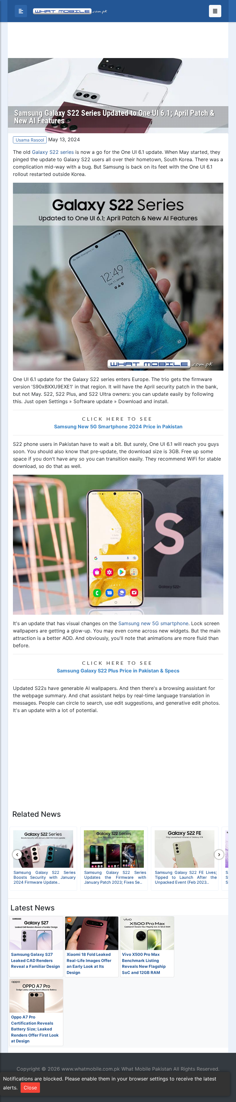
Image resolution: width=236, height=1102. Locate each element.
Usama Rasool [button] (30, 139)
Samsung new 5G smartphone (153, 623)
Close (30, 1087)
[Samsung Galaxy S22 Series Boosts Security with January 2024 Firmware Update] (43, 849)
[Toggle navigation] (215, 11)
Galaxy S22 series (53, 152)
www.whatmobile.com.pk (90, 1069)
